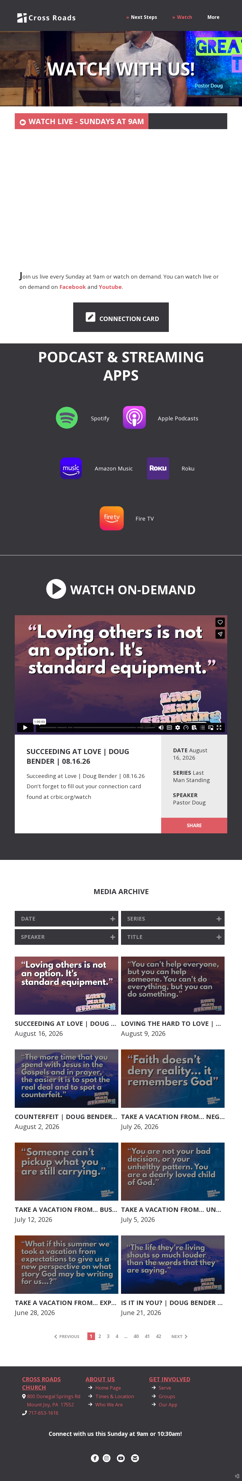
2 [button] (99, 1336)
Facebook (72, 286)
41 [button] (147, 1336)
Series (182, 772)
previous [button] (69, 1336)
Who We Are (104, 1404)
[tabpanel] (121, 236)
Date (180, 750)
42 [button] (158, 1336)
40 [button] (136, 1336)
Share (194, 825)
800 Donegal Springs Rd (53, 1396)
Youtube (110, 286)
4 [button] (116, 1336)
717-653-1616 (43, 1412)
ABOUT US (100, 1379)
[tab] (81, 121)
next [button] (177, 1336)
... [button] (125, 1336)
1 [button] (91, 1336)
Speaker (185, 795)
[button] (121, 317)
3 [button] (108, 1336)
